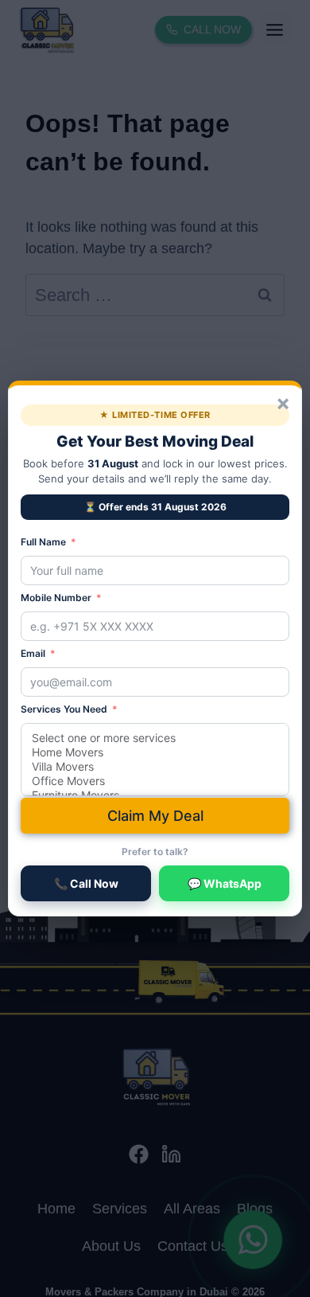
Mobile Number (56, 598)
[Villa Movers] (155, 767)
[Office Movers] (155, 781)
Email (33, 653)
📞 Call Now (86, 883)
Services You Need (64, 709)
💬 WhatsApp (225, 883)
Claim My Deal (155, 815)
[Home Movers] (155, 752)
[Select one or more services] (155, 738)
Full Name (43, 542)
